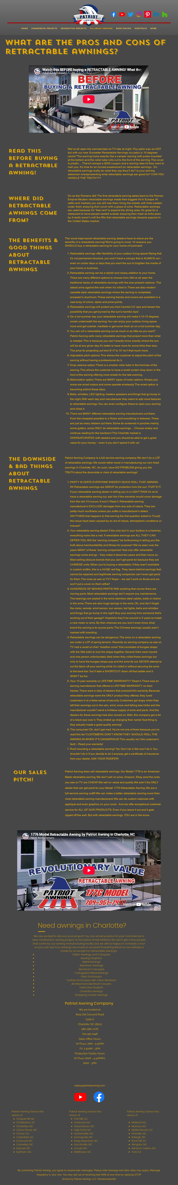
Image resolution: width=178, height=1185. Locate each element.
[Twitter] (130, 14)
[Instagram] (139, 14)
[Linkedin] (156, 14)
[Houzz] (164, 14)
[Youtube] (122, 14)
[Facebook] (113, 14)
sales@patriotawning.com (89, 1085)
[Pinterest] (147, 14)
